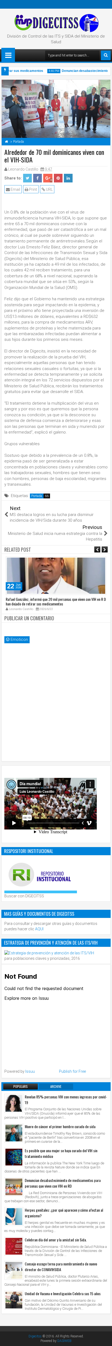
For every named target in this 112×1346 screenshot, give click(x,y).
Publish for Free (72, 1071)
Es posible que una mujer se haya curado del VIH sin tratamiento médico (61, 1153)
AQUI (39, 929)
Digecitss (35, 1336)
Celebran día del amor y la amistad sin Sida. (56, 1239)
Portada (36, 496)
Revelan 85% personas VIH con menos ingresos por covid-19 (66, 1099)
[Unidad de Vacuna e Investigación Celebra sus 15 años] (13, 1300)
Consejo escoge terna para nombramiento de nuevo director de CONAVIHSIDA (61, 1266)
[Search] (106, 55)
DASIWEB (64, 1341)
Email (15, 189)
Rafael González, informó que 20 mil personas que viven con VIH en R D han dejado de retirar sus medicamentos (56, 601)
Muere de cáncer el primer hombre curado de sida (60, 1126)
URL (49, 189)
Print (32, 189)
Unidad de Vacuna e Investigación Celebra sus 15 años (63, 1293)
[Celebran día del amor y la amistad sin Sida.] (13, 1246)
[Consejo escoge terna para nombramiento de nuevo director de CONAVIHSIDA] (13, 1270)
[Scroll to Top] (103, 1337)
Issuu (30, 1071)
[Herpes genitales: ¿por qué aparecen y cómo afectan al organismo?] (13, 1216)
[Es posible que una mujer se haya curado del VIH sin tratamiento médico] (13, 1157)
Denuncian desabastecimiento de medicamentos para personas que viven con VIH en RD (63, 1183)
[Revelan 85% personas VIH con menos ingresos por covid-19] (13, 1103)
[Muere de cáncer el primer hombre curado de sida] (13, 1133)
